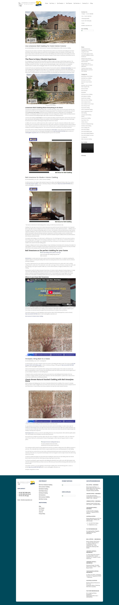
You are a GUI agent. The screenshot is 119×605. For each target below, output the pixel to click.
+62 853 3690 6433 (23, 494)
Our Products (60, 3)
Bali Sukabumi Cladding (86, 96)
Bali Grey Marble (84, 88)
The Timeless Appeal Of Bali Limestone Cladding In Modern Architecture (87, 55)
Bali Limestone (43, 48)
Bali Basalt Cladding (43, 492)
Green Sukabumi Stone (85, 102)
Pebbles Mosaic (84, 122)
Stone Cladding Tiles (85, 127)
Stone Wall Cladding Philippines (87, 133)
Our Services (77, 3)
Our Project (41, 510)
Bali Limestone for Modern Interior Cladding (41, 177)
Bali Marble (83, 92)
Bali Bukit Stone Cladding (86, 78)
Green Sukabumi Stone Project (87, 103)
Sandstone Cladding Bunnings (87, 123)
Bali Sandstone (42, 494)
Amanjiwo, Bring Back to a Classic (37, 359)
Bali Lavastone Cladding (44, 486)
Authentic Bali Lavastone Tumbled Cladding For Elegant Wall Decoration (87, 60)
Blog (91, 3)
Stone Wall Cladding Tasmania (87, 135)
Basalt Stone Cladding (85, 98)
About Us (41, 511)
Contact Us (85, 3)
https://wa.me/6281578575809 (64, 183)
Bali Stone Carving (43, 499)
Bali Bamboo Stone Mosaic (86, 76)
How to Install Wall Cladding (86, 109)
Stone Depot (54, 129)
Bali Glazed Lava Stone (86, 80)
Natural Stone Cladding (86, 118)
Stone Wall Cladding (85, 129)
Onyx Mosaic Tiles (85, 120)
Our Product (41, 508)
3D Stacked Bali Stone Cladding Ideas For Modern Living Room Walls (86, 50)
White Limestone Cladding (65, 48)
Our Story (52, 3)
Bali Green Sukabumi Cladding (45, 484)
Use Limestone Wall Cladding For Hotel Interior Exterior (45, 46)
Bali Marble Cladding (43, 488)
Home (46, 3)
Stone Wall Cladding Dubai (86, 131)
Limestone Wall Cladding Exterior (53, 48)
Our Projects (69, 3)
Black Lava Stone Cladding (86, 100)
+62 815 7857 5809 (23, 492)
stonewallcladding (30, 48)
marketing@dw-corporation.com (31, 132)
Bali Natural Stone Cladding (86, 94)
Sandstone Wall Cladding (86, 125)
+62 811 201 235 (22, 495)
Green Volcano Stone (85, 105)
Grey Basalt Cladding (85, 107)
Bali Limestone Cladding (44, 496)
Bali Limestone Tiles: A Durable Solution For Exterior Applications (87, 65)
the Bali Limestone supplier (32, 183)
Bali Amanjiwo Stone (29, 432)
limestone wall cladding (66, 68)
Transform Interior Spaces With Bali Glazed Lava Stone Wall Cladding (87, 70)
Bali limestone (28, 258)
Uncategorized (43, 360)
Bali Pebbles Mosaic (43, 490)
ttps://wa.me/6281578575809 (59, 131)
